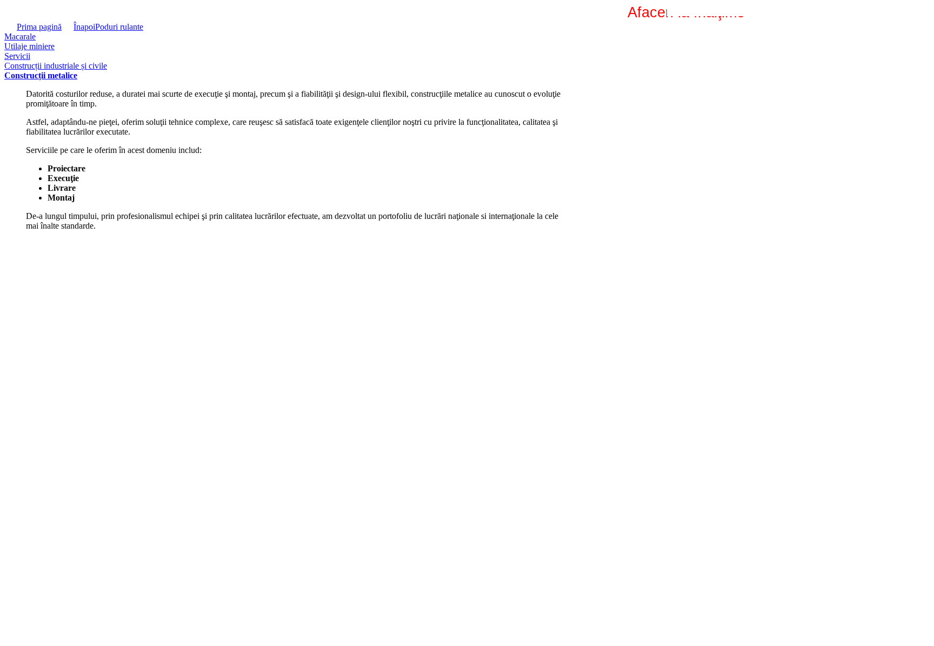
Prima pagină (39, 26)
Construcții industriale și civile (55, 65)
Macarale (20, 36)
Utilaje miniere (29, 46)
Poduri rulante (119, 26)
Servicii (17, 56)
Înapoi (84, 26)
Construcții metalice (40, 75)
